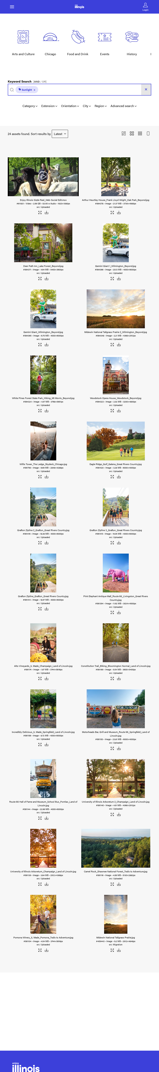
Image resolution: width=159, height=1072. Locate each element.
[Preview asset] (43, 176)
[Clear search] (146, 89)
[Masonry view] (124, 133)
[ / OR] (39, 81)
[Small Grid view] (140, 133)
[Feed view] (148, 133)
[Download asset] (46, 213)
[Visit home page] (79, 7)
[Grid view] (132, 133)
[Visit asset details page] (40, 213)
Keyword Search (27, 80)
